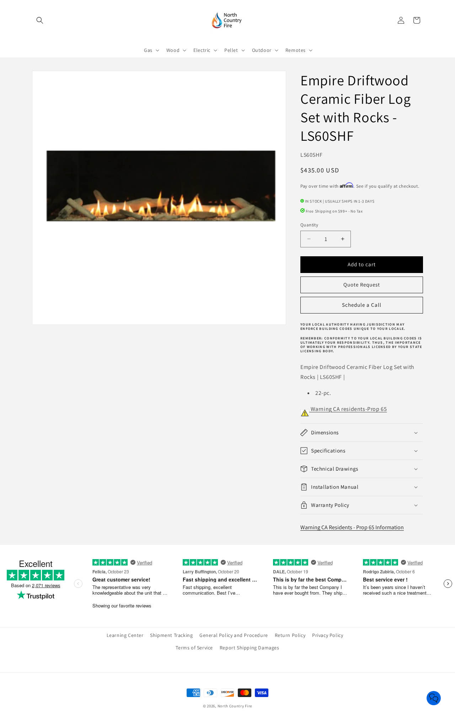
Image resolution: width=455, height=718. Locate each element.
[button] (40, 20)
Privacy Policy (327, 635)
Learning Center (125, 635)
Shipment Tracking (171, 635)
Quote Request (361, 284)
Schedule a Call (361, 304)
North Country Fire (235, 705)
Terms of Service (194, 647)
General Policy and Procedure (233, 635)
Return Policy (290, 635)
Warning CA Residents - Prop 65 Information (352, 527)
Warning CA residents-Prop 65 (348, 409)
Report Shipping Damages (249, 647)
